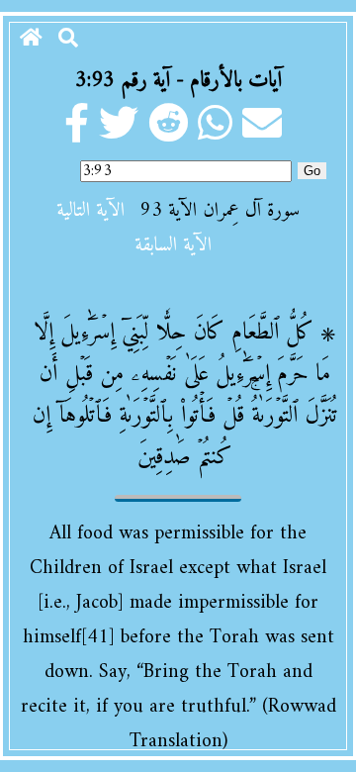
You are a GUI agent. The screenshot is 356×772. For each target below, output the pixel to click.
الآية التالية (90, 211)
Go (312, 170)
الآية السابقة (173, 246)
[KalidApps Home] (31, 40)
